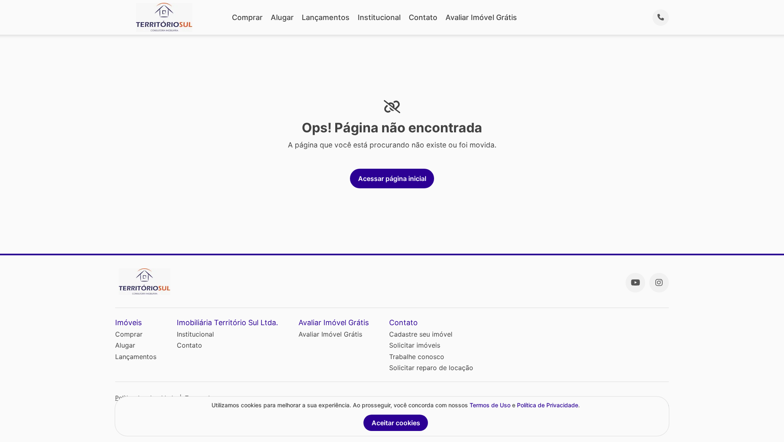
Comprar (247, 17)
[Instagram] (659, 282)
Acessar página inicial (392, 178)
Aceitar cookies (396, 423)
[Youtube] (635, 282)
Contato (423, 17)
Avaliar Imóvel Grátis (481, 17)
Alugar (282, 17)
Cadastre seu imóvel (420, 334)
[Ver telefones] (661, 17)
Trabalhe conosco (416, 357)
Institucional (379, 17)
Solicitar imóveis (414, 345)
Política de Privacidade (547, 405)
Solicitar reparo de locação (431, 368)
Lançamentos (326, 17)
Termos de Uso (490, 405)
